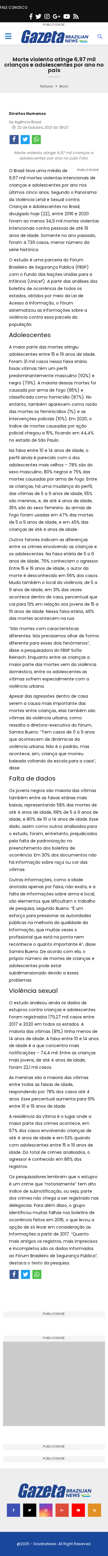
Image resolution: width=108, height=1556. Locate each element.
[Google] (56, 16)
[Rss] (76, 16)
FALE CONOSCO (13, 7)
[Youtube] (66, 16)
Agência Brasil (28, 122)
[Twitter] (38, 16)
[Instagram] (47, 16)
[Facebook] (30, 16)
